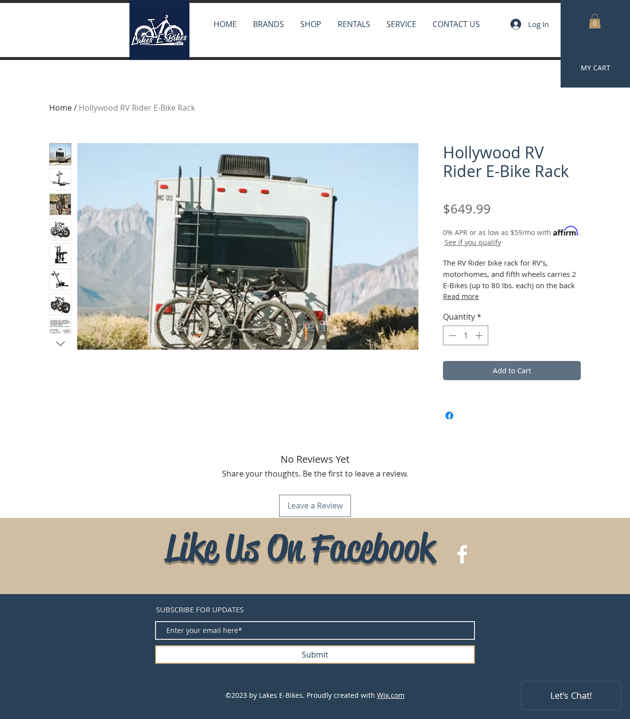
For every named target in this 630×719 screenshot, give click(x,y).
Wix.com (391, 695)
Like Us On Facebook (300, 547)
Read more (461, 296)
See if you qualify (472, 242)
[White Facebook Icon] (462, 554)
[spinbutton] (465, 335)
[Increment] (480, 335)
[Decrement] (451, 335)
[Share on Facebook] (449, 415)
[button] (595, 21)
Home (60, 107)
